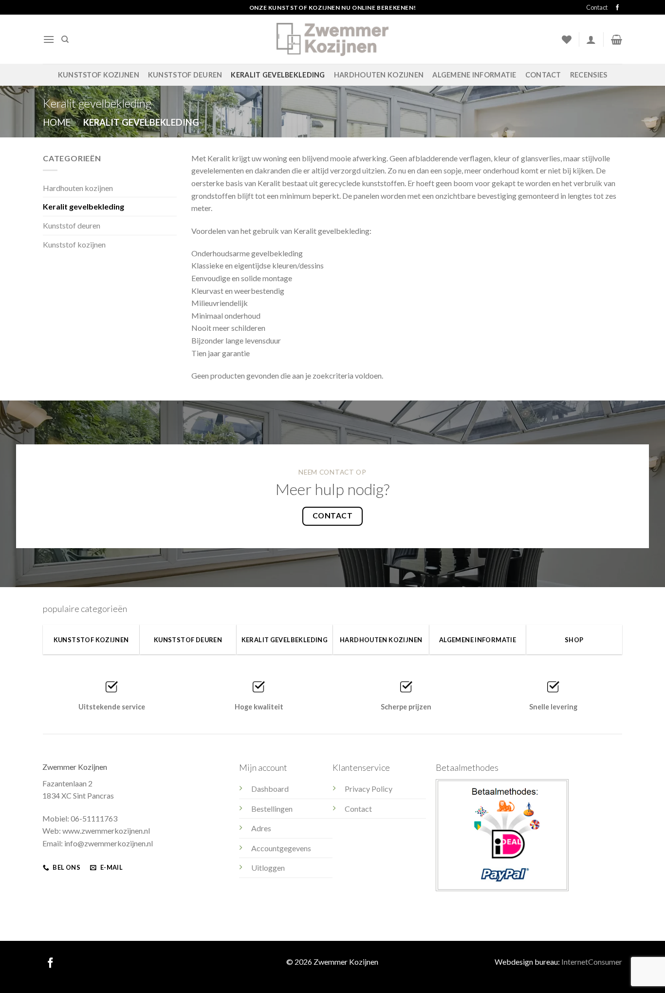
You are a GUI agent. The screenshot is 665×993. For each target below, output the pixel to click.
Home (57, 122)
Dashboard (270, 788)
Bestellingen (272, 808)
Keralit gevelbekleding (278, 75)
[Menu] (49, 39)
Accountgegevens (281, 848)
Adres (261, 828)
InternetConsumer (591, 961)
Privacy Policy (368, 788)
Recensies (589, 75)
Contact (597, 7)
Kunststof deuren (185, 75)
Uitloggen (268, 867)
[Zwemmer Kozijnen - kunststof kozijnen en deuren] (332, 39)
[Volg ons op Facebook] (617, 7)
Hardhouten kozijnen (379, 75)
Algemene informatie (474, 75)
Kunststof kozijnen (98, 75)
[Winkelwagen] (616, 39)
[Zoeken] (65, 39)
